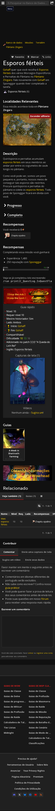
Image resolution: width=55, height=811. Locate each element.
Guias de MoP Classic (40, 685)
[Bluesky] (25, 794)
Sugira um (37, 412)
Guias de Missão (38, 711)
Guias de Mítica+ (13, 706)
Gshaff (7, 69)
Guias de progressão (15, 701)
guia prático (12, 587)
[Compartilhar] (52, 3)
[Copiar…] (39, 506)
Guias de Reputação (40, 717)
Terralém (40, 42)
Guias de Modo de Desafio (40, 732)
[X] (19, 794)
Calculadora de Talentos (15, 722)
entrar (30, 653)
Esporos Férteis (17, 91)
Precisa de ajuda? (27, 758)
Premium (38, 776)
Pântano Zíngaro (14, 47)
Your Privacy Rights (34, 770)
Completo (15, 214)
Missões (29, 42)
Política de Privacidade (27, 782)
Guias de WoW (12, 685)
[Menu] (3, 3)
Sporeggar (35, 262)
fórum (44, 599)
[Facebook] (30, 794)
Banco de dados (14, 42)
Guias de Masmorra (39, 701)
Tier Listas (10, 727)
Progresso (14, 205)
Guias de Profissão (14, 711)
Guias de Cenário (38, 727)
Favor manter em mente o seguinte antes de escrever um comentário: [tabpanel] (27, 611)
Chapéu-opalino (18, 235)
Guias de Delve (12, 696)
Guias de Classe (12, 691)
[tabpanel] (27, 519)
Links (48, 56)
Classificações (36, 743)
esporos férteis (12, 162)
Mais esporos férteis (5, 521)
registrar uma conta (44, 653)
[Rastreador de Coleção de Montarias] (27, 473)
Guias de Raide (12, 717)
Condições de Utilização (27, 788)
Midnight (9, 732)
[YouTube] (35, 794)
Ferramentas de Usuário (20, 764)
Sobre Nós (42, 764)
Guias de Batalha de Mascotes (40, 722)
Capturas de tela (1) (27, 355)
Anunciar (15, 770)
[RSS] (41, 794)
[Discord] (14, 794)
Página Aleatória (21, 776)
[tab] (12, 496)
